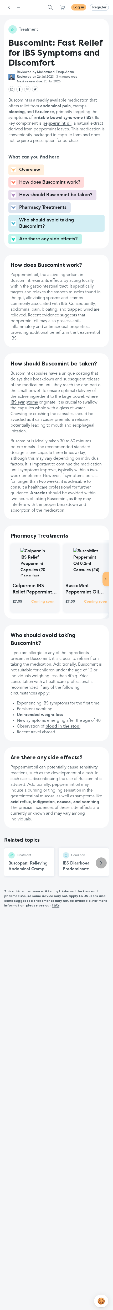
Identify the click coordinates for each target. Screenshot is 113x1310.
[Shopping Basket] (62, 7)
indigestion (44, 802)
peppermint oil (57, 123)
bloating (16, 112)
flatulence (44, 112)
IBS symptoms (24, 402)
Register (99, 7)
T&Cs (55, 905)
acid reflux (21, 802)
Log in (78, 7)
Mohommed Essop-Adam (55, 72)
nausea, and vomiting (77, 802)
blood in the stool (62, 726)
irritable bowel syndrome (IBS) (63, 118)
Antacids (38, 493)
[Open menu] (19, 7)
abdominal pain (55, 106)
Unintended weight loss (40, 715)
